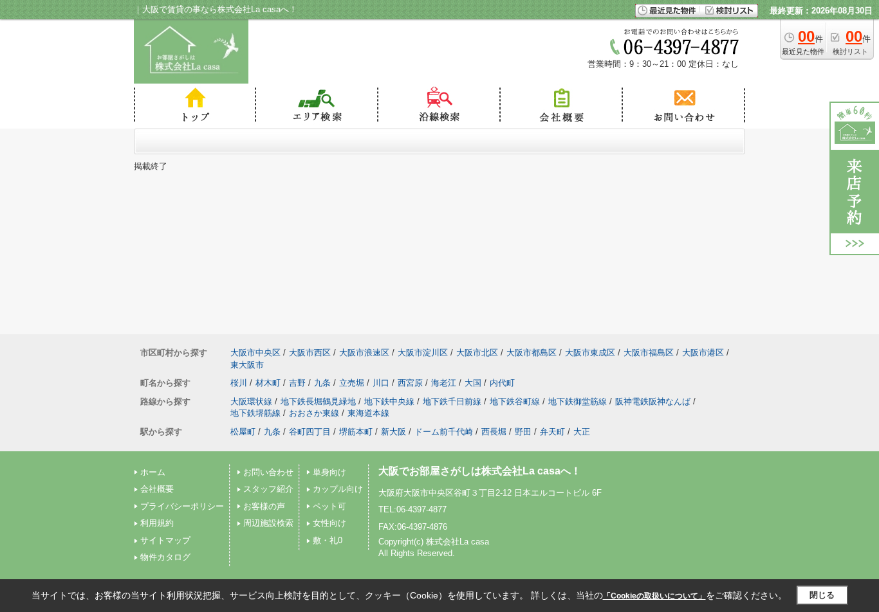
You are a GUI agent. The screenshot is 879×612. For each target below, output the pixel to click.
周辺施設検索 (268, 523)
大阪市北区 (477, 352)
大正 (581, 432)
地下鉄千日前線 (452, 401)
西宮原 (410, 383)
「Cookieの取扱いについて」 (654, 595)
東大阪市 (247, 365)
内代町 (502, 383)
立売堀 (351, 383)
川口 (381, 383)
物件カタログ (165, 557)
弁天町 (552, 432)
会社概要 (157, 489)
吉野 (297, 383)
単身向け (329, 472)
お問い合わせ (268, 472)
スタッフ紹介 (268, 489)
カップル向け (338, 489)
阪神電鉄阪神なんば (652, 401)
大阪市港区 (703, 352)
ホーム (152, 472)
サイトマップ (165, 540)
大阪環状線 (251, 401)
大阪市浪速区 (364, 352)
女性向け (329, 523)
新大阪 (393, 432)
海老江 (443, 383)
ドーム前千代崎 (443, 432)
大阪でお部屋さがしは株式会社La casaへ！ (479, 470)
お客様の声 (264, 506)
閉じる (822, 595)
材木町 (268, 383)
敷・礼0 (327, 540)
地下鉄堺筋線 (255, 413)
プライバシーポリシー (182, 506)
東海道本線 (368, 413)
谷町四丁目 (310, 432)
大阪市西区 (310, 352)
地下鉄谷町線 (515, 401)
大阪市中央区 (255, 352)
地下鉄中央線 (389, 401)
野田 (523, 432)
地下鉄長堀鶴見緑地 (318, 401)
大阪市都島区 (531, 352)
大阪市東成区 (590, 352)
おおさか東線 (314, 413)
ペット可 (329, 506)
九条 (322, 383)
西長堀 (493, 432)
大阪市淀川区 (423, 352)
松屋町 (242, 432)
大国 (473, 383)
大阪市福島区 (649, 352)
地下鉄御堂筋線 (577, 401)
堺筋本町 (356, 432)
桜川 (238, 383)
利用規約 (157, 523)
